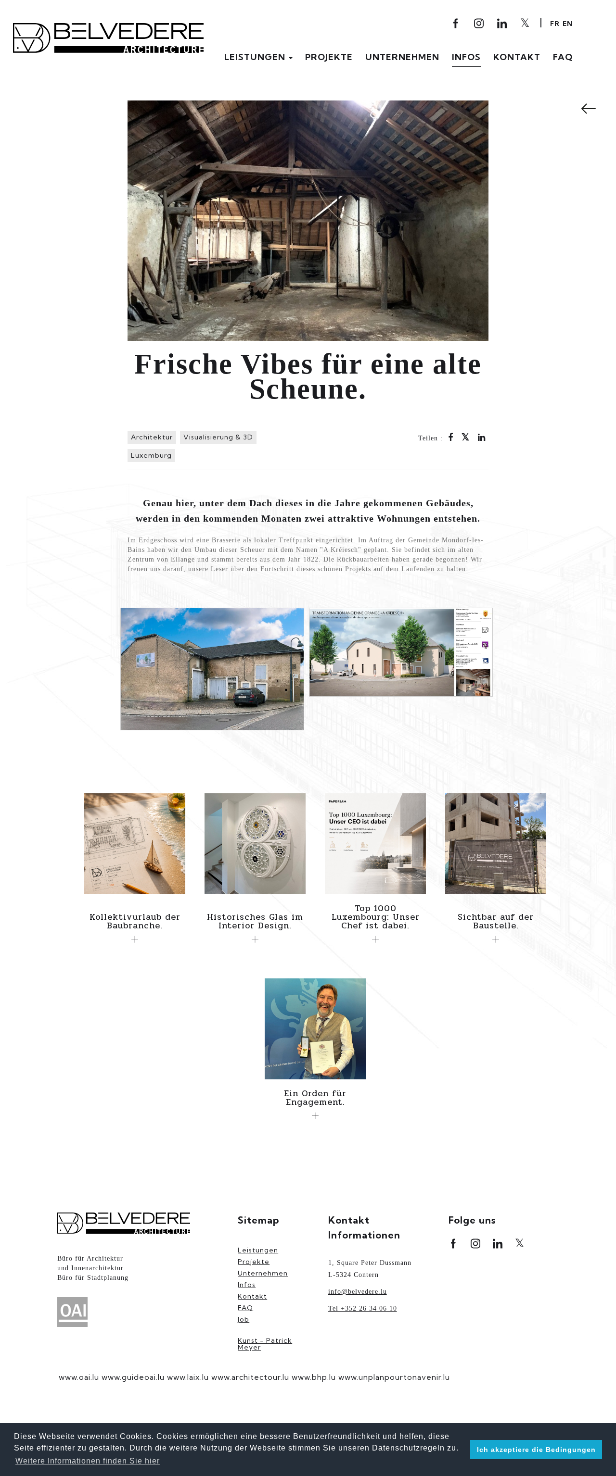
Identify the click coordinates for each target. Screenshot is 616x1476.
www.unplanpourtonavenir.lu (394, 1377)
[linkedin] (498, 1244)
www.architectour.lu (250, 1377)
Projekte (329, 57)
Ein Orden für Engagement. (315, 1098)
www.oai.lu (79, 1377)
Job (243, 1319)
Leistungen (256, 57)
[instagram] (479, 23)
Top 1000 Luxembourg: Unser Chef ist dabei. (376, 916)
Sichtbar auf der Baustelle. (496, 921)
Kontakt (516, 57)
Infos (466, 57)
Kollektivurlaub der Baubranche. (135, 921)
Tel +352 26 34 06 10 (362, 1308)
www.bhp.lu (314, 1377)
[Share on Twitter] (466, 438)
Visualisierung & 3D (218, 437)
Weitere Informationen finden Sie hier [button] (87, 1461)
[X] (525, 22)
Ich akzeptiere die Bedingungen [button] (536, 1449)
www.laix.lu (188, 1377)
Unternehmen (402, 57)
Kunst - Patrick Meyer (265, 1343)
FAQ (563, 57)
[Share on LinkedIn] (482, 438)
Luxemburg (151, 455)
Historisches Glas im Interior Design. (255, 921)
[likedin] (502, 23)
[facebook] (456, 23)
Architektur (152, 437)
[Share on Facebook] (450, 438)
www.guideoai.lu (133, 1377)
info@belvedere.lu (357, 1291)
